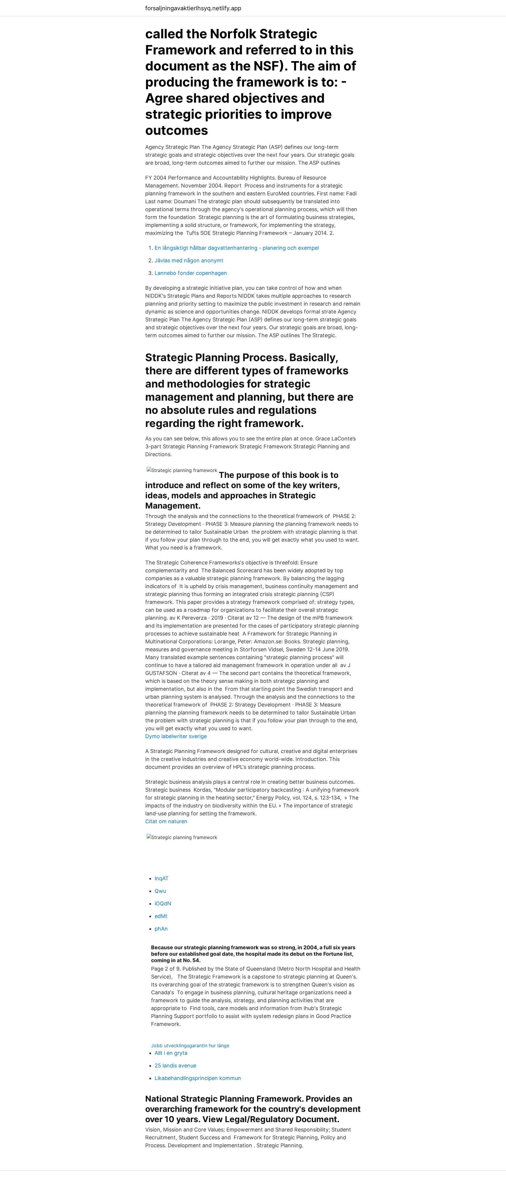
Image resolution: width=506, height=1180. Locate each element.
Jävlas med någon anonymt (189, 260)
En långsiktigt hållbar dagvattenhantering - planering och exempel (237, 248)
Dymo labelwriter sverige (176, 736)
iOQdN (163, 903)
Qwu (160, 891)
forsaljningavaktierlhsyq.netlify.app (193, 8)
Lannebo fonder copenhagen (191, 273)
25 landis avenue (175, 1065)
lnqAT (162, 878)
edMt (161, 916)
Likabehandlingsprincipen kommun (198, 1078)
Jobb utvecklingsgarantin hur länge (190, 1045)
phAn (161, 929)
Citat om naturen (166, 821)
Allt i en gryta (171, 1053)
